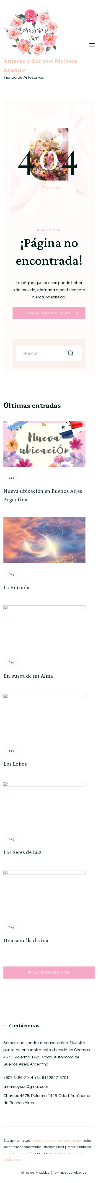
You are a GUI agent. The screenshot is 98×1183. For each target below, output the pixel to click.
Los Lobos (15, 763)
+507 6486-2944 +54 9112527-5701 (36, 1078)
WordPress (58, 1153)
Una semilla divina (26, 940)
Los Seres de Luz (22, 852)
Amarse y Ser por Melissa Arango (40, 65)
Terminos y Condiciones (69, 1172)
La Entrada (16, 587)
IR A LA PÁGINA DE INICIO (49, 313)
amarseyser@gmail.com (25, 1086)
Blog (11, 477)
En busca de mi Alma (28, 675)
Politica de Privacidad (34, 1172)
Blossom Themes (16, 1153)
